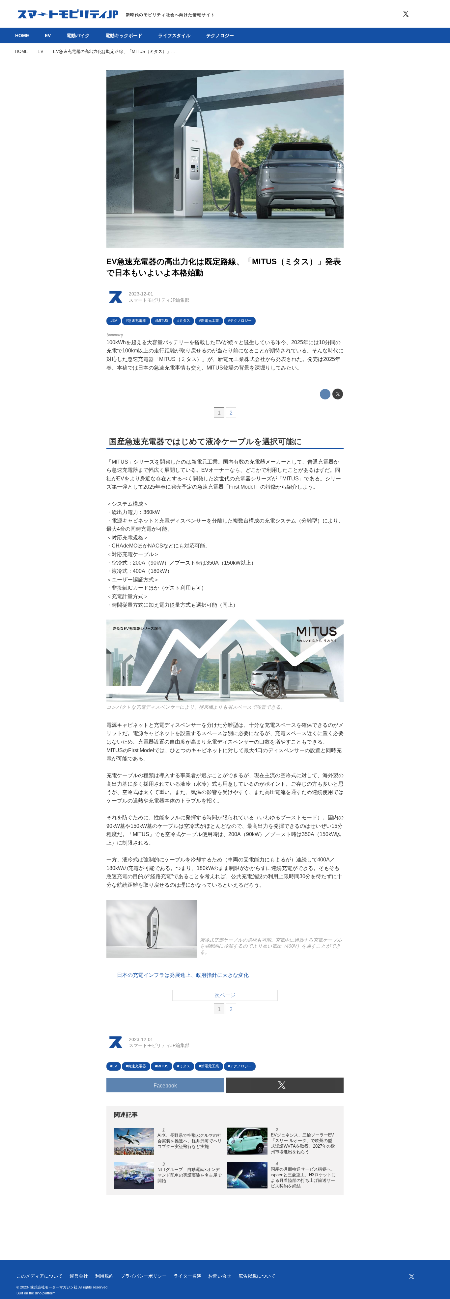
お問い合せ (219, 1276)
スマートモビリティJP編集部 (159, 300)
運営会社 (79, 1276)
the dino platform (42, 1293)
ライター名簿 (187, 1276)
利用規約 (104, 1276)
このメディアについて (39, 1276)
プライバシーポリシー (144, 1276)
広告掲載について (257, 1276)
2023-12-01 (141, 293)
